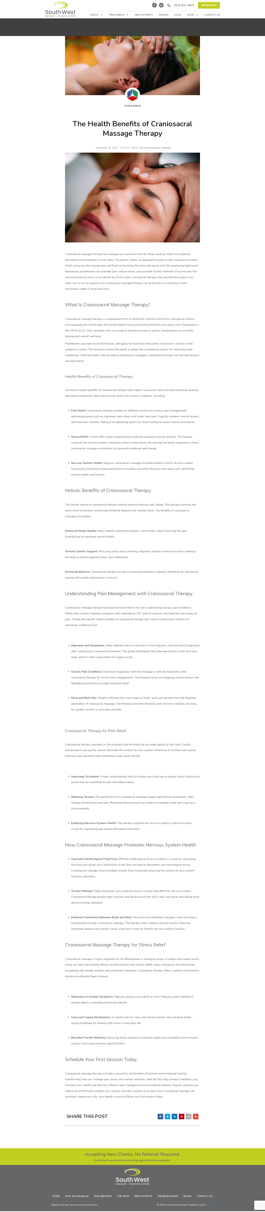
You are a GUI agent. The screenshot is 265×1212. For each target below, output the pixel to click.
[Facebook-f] (154, 5)
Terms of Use (76, 1204)
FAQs (178, 15)
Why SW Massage (77, 1196)
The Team (123, 1196)
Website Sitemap (59, 1204)
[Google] (161, 5)
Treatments (117, 15)
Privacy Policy (91, 1204)
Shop (190, 15)
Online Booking (167, 1196)
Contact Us (212, 15)
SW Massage (213, 1204)
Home (56, 1196)
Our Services (102, 1196)
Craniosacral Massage (149, 147)
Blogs (187, 1196)
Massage (166, 147)
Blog (134, 147)
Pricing (163, 15)
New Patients (144, 15)
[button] (160, 1116)
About (94, 15)
